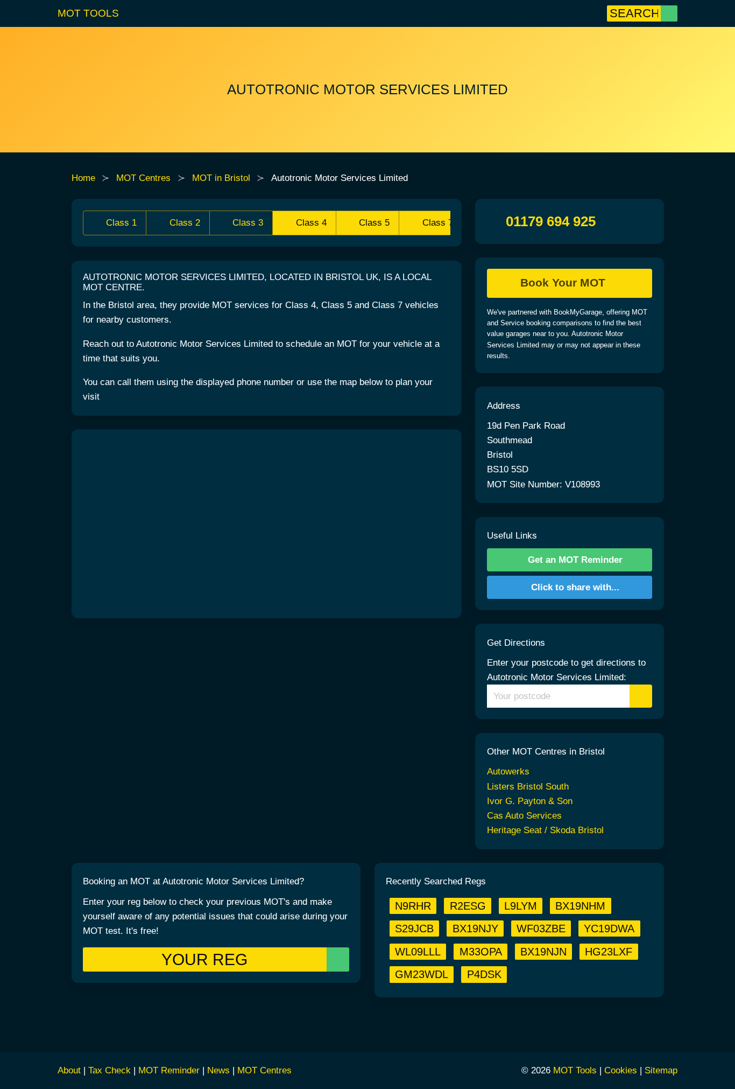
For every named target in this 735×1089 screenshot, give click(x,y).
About (69, 1070)
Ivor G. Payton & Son (530, 801)
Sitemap (661, 1070)
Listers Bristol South (528, 786)
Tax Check (109, 1070)
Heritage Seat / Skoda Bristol (545, 830)
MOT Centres (143, 178)
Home (83, 178)
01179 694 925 (551, 221)
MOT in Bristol (221, 178)
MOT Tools (88, 13)
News (218, 1070)
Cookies (620, 1070)
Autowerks (508, 771)
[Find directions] (641, 696)
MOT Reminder (169, 1070)
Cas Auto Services (524, 816)
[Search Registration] (669, 13)
